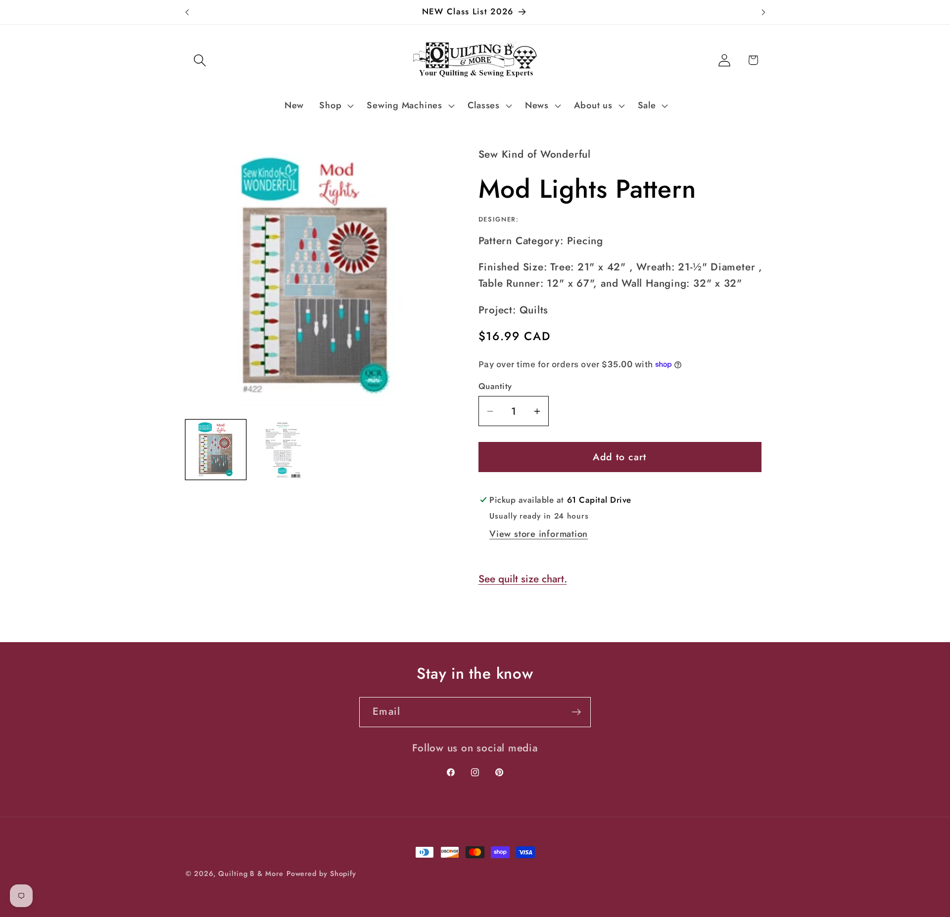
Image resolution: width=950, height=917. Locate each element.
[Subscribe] (576, 712)
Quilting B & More (250, 873)
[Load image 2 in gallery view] (282, 450)
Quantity (495, 386)
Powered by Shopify (321, 873)
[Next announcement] (763, 12)
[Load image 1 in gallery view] (216, 450)
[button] (200, 60)
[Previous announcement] (187, 12)
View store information (538, 533)
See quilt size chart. (522, 578)
